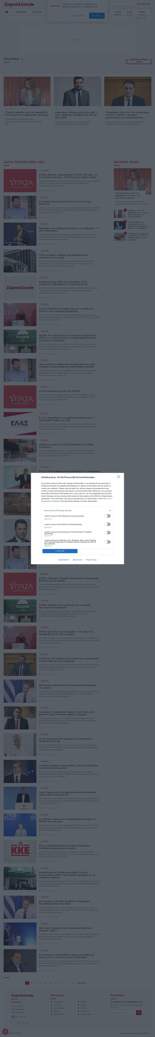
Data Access (77, 560)
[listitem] (77, 510)
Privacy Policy (91, 560)
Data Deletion (64, 560)
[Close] (119, 477)
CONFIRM (60, 551)
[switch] (107, 516)
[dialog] (77, 518)
